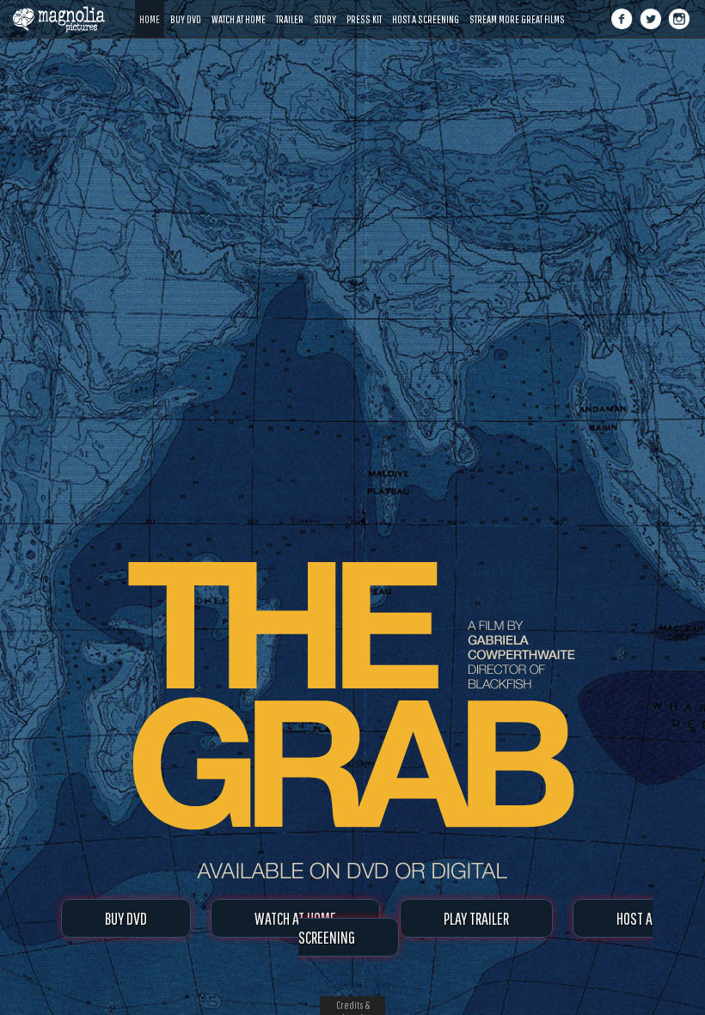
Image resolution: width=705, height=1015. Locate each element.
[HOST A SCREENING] (425, 6)
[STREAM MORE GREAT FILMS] (517, 6)
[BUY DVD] (185, 6)
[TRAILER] (290, 6)
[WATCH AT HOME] (238, 6)
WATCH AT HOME (295, 918)
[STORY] (325, 6)
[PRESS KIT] (364, 6)
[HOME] (149, 6)
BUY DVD (126, 918)
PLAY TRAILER (476, 918)
